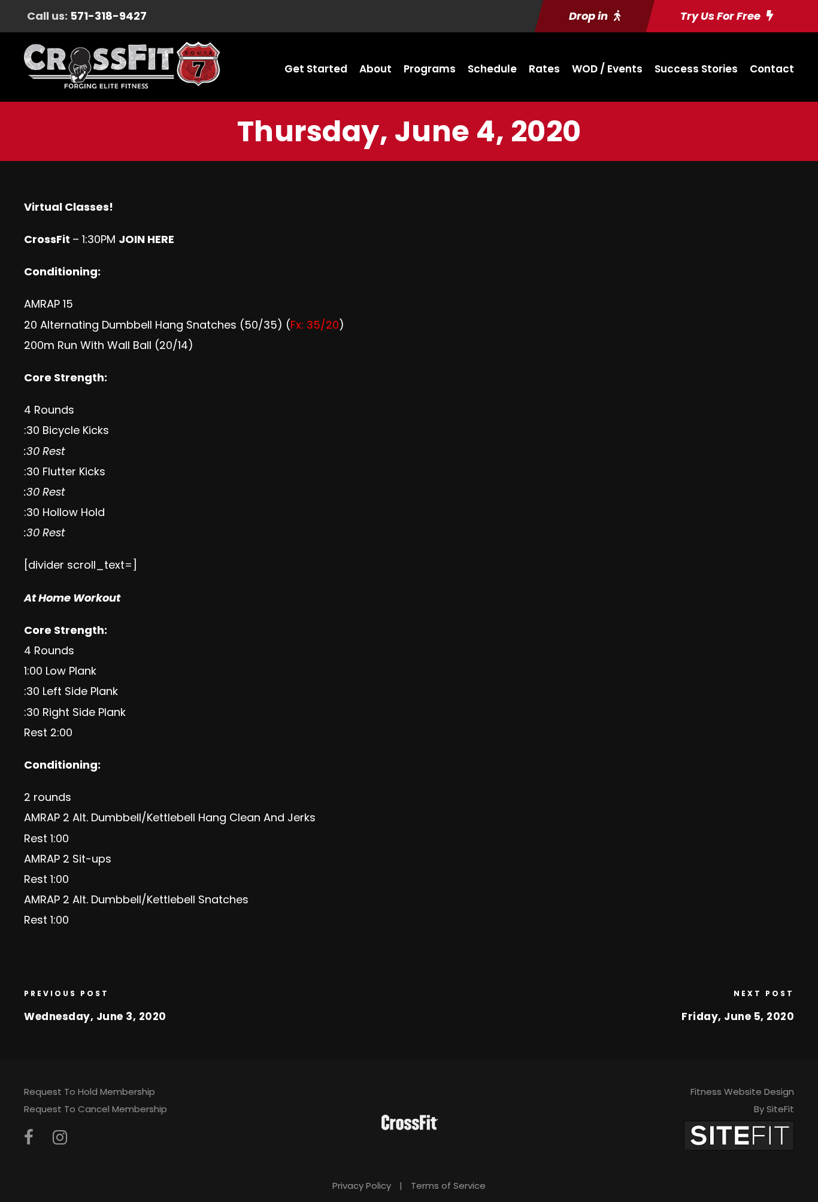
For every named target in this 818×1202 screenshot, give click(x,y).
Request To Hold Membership (89, 1091)
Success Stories (696, 69)
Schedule (492, 69)
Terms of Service (448, 1185)
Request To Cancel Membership (95, 1109)
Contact (772, 69)
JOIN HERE (146, 239)
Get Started (315, 69)
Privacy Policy (361, 1185)
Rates (544, 69)
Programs (430, 69)
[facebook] (29, 1138)
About (375, 69)
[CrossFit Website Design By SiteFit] (739, 1135)
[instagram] (60, 1138)
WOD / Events (607, 69)
